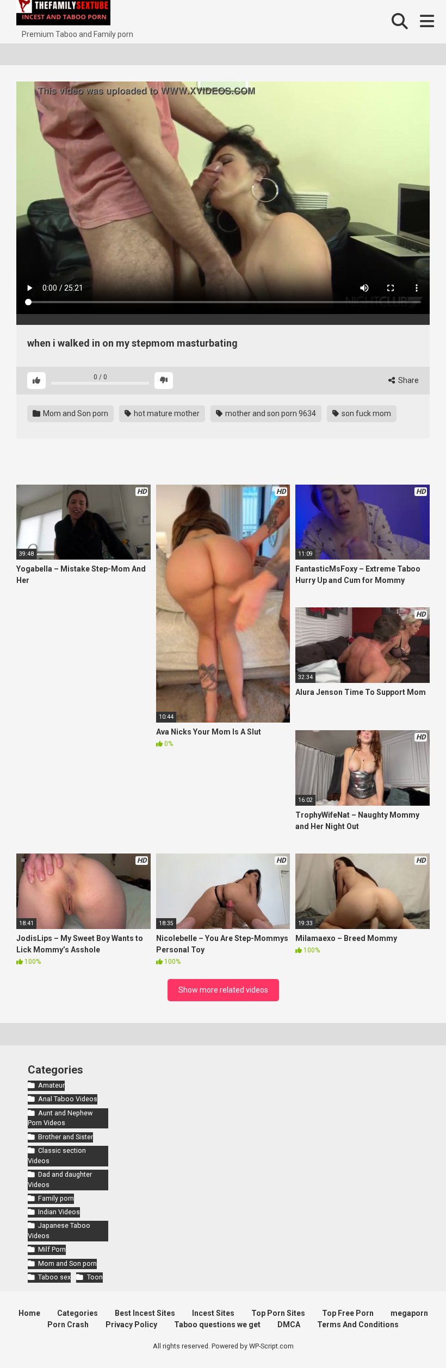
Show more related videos (223, 990)
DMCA (288, 1324)
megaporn (409, 1313)
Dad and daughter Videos (60, 1179)
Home (29, 1313)
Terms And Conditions (358, 1324)
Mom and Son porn (74, 413)
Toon (94, 1277)
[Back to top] (409, 1335)
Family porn (56, 1198)
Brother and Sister (65, 1137)
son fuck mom (365, 413)
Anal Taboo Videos (67, 1099)
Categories (77, 1313)
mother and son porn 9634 (270, 413)
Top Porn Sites (278, 1313)
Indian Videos (59, 1212)
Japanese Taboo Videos (59, 1230)
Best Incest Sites (145, 1313)
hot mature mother (166, 413)
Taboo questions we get (217, 1324)
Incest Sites (213, 1313)
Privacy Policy (131, 1324)
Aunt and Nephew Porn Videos (60, 1118)
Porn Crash (68, 1324)
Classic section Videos (57, 1155)
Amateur (51, 1085)
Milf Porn (52, 1249)
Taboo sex (54, 1277)
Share (408, 380)
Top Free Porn (348, 1313)
